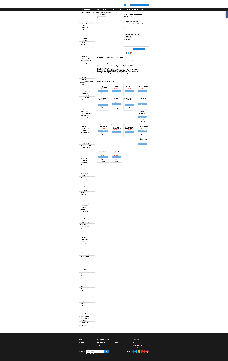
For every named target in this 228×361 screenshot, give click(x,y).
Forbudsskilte (83, 21)
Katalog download (85, 318)
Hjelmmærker (84, 38)
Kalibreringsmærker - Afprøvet (87, 60)
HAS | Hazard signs (84, 99)
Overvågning (83, 186)
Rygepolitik (83, 248)
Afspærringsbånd (84, 205)
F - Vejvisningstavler (85, 143)
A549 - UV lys (116, 86)
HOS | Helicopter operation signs (86, 104)
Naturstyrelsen (84, 190)
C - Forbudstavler (84, 136)
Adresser (116, 342)
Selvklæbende (84, 75)
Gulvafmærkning (84, 211)
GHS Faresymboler (84, 36)
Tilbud (80, 339)
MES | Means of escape (85, 84)
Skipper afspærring (85, 203)
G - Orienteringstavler (85, 147)
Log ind (139, 0)
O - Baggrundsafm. (85, 158)
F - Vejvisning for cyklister (86, 145)
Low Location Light (84, 215)
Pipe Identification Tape (85, 128)
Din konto (117, 335)
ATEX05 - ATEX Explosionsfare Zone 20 (116, 128)
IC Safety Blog (84, 320)
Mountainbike (84, 192)
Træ (82, 286)
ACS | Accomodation (85, 115)
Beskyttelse (143, 9)
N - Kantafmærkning (85, 156)
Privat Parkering (84, 164)
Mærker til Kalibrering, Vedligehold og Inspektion (85, 63)
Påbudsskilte (83, 19)
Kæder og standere (85, 201)
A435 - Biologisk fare (143, 100)
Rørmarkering (84, 40)
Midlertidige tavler (84, 162)
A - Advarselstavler (85, 132)
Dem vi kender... (84, 54)
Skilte (121, 9)
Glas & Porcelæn (84, 277)
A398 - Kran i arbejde (129, 86)
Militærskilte (83, 194)
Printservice (83, 310)
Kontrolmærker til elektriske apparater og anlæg (86, 66)
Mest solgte (81, 342)
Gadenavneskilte (84, 173)
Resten (82, 301)
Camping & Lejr (84, 228)
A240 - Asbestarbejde (143, 126)
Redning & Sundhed (85, 256)
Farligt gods (83, 34)
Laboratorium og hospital (86, 58)
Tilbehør (82, 71)
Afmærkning (135, 9)
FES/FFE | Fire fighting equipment (87, 86)
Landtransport (84, 235)
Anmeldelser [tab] (120, 57)
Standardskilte (84, 184)
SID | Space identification (86, 109)
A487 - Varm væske (142, 139)
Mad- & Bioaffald (84, 280)
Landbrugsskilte (84, 31)
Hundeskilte (83, 177)
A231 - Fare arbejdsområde (103, 87)
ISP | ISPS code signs (85, 117)
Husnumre (83, 175)
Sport (82, 250)
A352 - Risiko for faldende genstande (129, 101)
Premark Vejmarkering (85, 222)
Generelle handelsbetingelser (103, 339)
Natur (82, 273)
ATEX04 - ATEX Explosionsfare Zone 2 (103, 101)
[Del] (126, 53)
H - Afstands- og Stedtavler (86, 149)
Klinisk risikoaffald (84, 303)
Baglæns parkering (85, 166)
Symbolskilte (83, 42)
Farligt (82, 292)
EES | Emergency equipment (86, 91)
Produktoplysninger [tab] (109, 57)
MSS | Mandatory (84, 93)
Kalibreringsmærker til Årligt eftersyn (86, 51)
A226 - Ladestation (142, 113)
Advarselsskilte (84, 23)
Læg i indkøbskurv (139, 49)
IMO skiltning (105, 9)
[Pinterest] (131, 53)
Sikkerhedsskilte (87, 9)
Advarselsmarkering (85, 213)
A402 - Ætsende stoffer (116, 100)
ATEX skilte (83, 25)
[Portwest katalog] (83, 325)
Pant (82, 305)
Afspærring (127, 9)
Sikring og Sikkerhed (85, 243)
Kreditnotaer (117, 340)
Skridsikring (96, 9)
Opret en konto (146, 0)
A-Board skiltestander (85, 44)
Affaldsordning (83, 271)
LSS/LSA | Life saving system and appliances (86, 82)
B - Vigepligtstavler (85, 134)
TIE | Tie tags (83, 124)
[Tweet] (128, 53)
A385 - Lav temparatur (103, 126)
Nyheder (81, 340)
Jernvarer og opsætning (86, 169)
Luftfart (82, 263)
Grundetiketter (84, 68)
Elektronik (83, 290)
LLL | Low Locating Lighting (86, 122)
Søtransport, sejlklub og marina (87, 245)
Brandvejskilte (84, 181)
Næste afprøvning (84, 56)
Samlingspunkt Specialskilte (86, 46)
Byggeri (82, 284)
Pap (82, 288)
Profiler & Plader (84, 77)
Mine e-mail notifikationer (120, 344)
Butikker (98, 347)
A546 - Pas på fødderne (116, 153)
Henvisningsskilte (84, 27)
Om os (98, 340)
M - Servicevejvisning (85, 154)
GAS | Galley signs (84, 111)
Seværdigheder (84, 258)
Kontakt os (99, 344)
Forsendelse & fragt (101, 342)
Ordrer (116, 339)
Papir (82, 282)
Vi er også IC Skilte (85, 322)
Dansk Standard (84, 230)
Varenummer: (126, 16)
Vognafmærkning (84, 220)
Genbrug (83, 233)
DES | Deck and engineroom (86, 113)
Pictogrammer (83, 224)
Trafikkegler (83, 218)
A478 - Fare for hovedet (103, 153)
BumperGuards (84, 269)
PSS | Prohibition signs (85, 95)
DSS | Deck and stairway (85, 119)
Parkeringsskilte (84, 179)
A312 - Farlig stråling (143, 86)
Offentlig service (84, 239)
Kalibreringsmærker (84, 49)
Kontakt (135, 335)
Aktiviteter (83, 265)
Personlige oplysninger (119, 337)
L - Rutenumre (84, 151)
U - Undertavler (84, 160)
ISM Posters (83, 126)
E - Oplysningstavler (85, 141)
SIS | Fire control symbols (86, 89)
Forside (81, 15)
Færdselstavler (113, 9)
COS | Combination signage (86, 101)
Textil (82, 294)
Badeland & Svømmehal (86, 226)
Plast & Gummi (84, 297)
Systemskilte (83, 188)
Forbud (82, 252)
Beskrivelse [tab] (100, 57)
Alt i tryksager (84, 313)
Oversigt (98, 345)
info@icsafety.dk (97, 0)
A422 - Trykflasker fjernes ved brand (129, 128)
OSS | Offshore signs (85, 107)
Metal (82, 299)
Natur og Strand (84, 237)
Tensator (83, 198)
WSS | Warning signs (85, 97)
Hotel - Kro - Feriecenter (86, 254)
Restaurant (83, 241)
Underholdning (84, 260)
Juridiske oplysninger (101, 337)
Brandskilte (83, 29)
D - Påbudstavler (84, 139)
